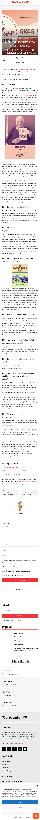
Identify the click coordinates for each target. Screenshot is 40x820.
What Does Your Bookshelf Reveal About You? (29, 493)
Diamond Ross (18, 644)
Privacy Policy (20, 620)
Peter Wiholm (18, 633)
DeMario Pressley (19, 637)
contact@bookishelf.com (16, 743)
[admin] (20, 506)
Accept (20, 802)
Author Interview (20, 38)
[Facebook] (13, 594)
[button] (37, 786)
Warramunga (27, 95)
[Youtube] (25, 749)
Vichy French (13, 100)
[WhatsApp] (27, 594)
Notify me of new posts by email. (14, 575)
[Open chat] (36, 816)
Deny (20, 807)
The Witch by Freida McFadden (12, 781)
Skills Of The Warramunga (12, 474)
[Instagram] (9, 749)
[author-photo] (3, 674)
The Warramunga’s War (25, 69)
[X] (18, 594)
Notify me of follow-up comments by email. (17, 571)
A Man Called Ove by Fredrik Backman (9, 493)
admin (21, 58)
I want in (20, 616)
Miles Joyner (18, 641)
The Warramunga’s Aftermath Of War (15, 471)
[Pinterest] (22, 594)
